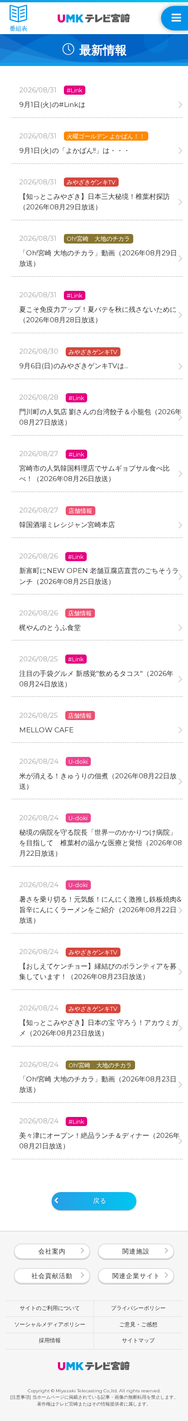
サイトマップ (138, 1340)
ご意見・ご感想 (138, 1324)
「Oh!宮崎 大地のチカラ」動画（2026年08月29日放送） (98, 258)
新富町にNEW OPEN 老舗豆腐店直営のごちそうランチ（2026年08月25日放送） (99, 575)
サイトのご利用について (50, 1308)
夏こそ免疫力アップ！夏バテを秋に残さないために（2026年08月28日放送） (98, 314)
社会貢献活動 (52, 1276)
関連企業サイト (136, 1276)
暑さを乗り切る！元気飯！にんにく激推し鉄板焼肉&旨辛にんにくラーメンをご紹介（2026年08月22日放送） (100, 909)
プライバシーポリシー (138, 1308)
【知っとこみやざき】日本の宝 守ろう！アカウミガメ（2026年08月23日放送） (98, 1027)
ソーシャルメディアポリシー (49, 1324)
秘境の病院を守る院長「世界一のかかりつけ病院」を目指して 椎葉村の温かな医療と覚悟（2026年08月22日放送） (100, 843)
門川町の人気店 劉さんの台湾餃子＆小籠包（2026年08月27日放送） (100, 416)
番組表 (18, 28)
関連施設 (136, 1251)
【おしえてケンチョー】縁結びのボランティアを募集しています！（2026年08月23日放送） (98, 971)
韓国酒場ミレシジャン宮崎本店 (67, 524)
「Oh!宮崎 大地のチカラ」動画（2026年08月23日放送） (98, 1084)
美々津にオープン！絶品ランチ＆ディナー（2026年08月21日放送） (99, 1140)
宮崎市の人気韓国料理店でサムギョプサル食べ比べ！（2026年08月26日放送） (94, 473)
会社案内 (52, 1251)
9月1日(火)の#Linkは (52, 104)
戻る (100, 1201)
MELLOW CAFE (46, 730)
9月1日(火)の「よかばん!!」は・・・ (74, 150)
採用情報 (50, 1340)
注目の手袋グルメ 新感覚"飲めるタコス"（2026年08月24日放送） (96, 678)
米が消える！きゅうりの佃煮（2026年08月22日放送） (98, 781)
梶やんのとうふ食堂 (50, 627)
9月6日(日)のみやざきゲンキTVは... (73, 365)
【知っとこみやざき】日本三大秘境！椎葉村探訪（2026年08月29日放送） (94, 201)
